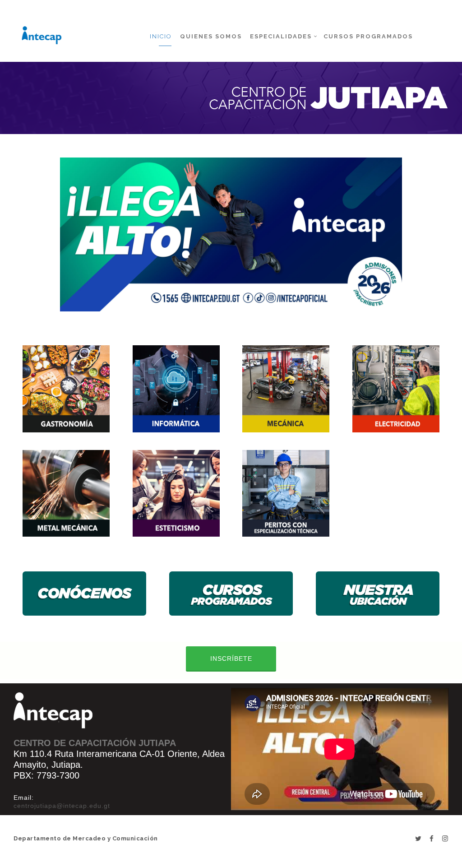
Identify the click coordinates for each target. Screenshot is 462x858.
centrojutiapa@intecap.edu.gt (62, 805)
